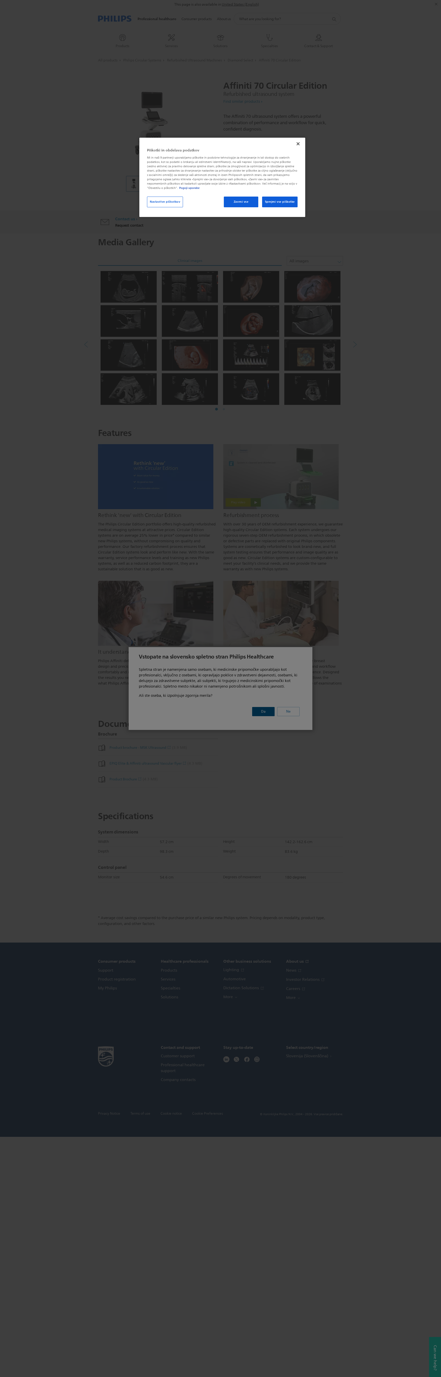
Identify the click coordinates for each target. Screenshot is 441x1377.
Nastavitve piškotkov (165, 201)
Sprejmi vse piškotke (280, 201)
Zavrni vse (241, 201)
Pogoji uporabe (189, 187)
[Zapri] (298, 143)
